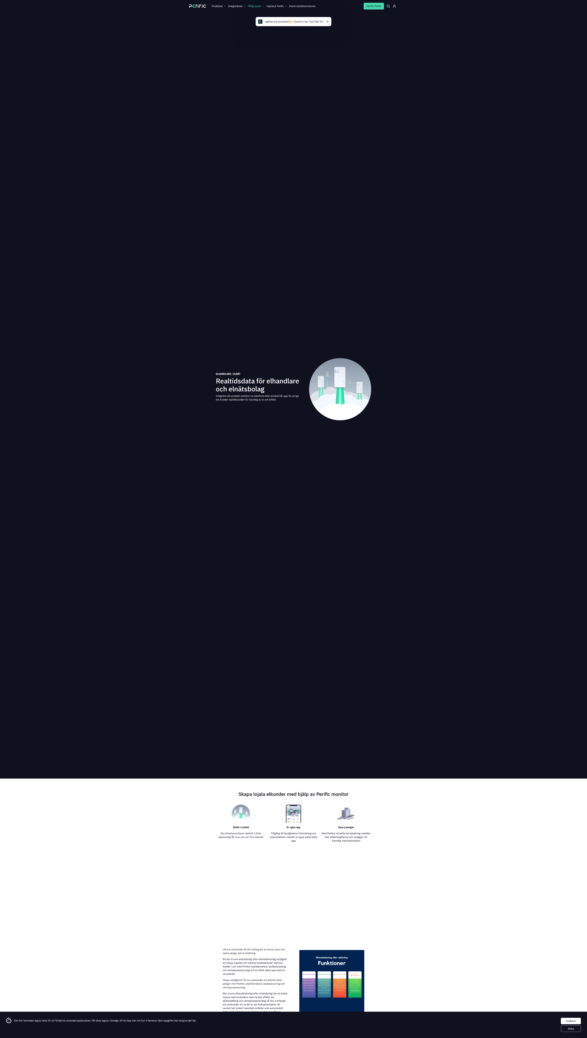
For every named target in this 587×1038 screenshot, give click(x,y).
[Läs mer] (197, 6)
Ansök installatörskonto (302, 6)
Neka (571, 1028)
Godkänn (571, 1021)
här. (194, 1020)
